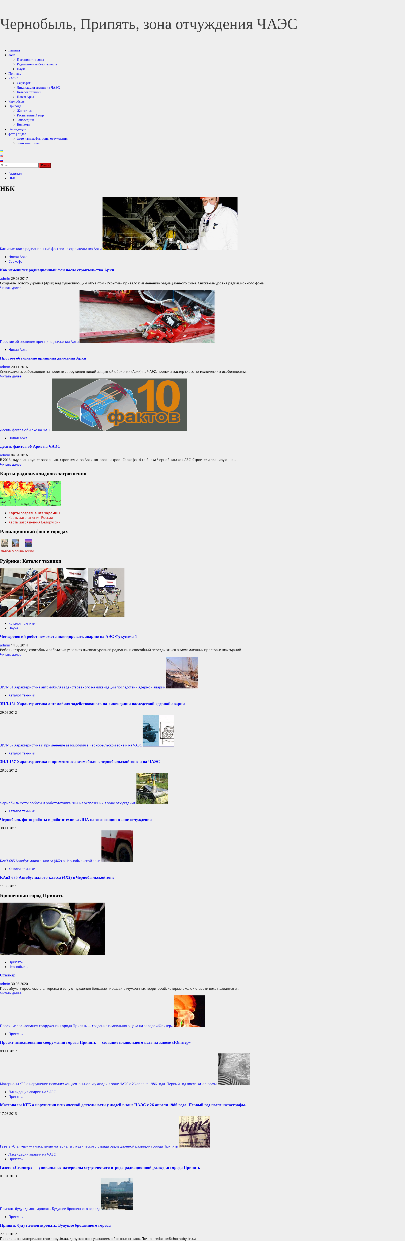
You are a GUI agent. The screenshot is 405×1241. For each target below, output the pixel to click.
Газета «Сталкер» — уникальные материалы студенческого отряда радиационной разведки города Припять (89, 1146)
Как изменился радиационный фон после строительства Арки (51, 248)
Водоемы (23, 124)
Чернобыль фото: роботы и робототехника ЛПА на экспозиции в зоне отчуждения (68, 803)
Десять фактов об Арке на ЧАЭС (25, 430)
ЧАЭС (13, 78)
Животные (24, 110)
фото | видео (17, 134)
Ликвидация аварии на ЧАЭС (38, 87)
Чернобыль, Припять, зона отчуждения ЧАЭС (148, 23)
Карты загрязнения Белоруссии (34, 522)
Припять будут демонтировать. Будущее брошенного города (50, 1208)
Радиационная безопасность (37, 64)
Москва (18, 551)
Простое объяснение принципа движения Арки (39, 341)
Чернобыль (16, 101)
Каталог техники (29, 92)
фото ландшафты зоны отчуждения (42, 138)
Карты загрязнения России (30, 517)
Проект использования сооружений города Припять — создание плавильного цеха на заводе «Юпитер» (86, 1025)
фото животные (28, 143)
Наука (21, 69)
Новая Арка (25, 97)
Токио (29, 551)
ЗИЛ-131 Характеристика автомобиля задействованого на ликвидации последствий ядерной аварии (82, 687)
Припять (14, 73)
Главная (14, 50)
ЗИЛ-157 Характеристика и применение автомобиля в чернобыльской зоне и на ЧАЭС (71, 745)
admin (5, 278)
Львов (6, 551)
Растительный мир (30, 115)
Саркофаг (24, 83)
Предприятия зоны (30, 59)
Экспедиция (17, 129)
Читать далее (11, 287)
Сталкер (8, 975)
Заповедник (25, 120)
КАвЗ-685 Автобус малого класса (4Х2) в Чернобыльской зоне (50, 860)
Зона (11, 55)
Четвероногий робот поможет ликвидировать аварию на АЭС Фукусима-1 (68, 636)
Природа (14, 106)
